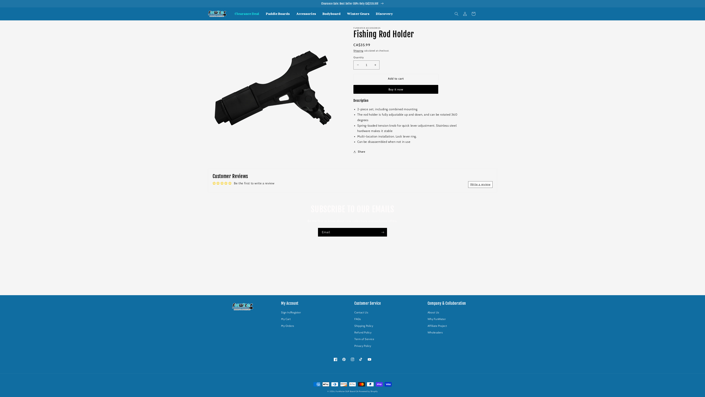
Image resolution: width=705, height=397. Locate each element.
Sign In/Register (291, 312)
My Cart (286, 319)
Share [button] (361, 151)
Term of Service (364, 339)
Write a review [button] (480, 184)
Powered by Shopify (368, 391)
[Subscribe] (383, 232)
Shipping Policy (363, 326)
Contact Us (361, 312)
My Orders (287, 326)
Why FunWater (437, 319)
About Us (433, 312)
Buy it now (395, 89)
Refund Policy (362, 332)
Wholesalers (435, 332)
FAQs (357, 319)
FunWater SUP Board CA (347, 391)
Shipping (358, 50)
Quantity (358, 57)
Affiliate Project (437, 326)
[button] (456, 14)
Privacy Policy (362, 346)
